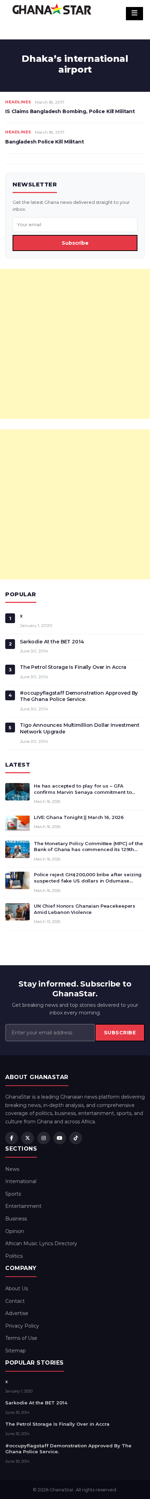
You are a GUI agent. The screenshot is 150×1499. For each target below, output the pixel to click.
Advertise (16, 1313)
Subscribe (75, 243)
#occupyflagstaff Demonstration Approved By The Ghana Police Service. (79, 696)
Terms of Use (21, 1338)
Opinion (14, 1231)
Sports (13, 1194)
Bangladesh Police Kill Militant (44, 142)
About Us (16, 1288)
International (20, 1181)
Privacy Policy (22, 1326)
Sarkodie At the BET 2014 (52, 641)
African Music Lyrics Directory (41, 1243)
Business (16, 1219)
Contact (15, 1301)
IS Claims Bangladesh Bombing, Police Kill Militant (70, 111)
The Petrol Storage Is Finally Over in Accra (73, 667)
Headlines (18, 101)
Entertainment (23, 1206)
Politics (14, 1256)
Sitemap (15, 1350)
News (12, 1169)
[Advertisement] (75, 344)
